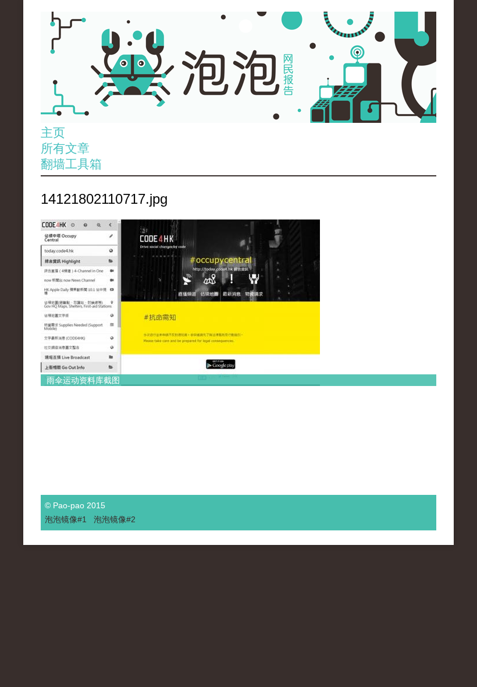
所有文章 (65, 148)
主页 (53, 132)
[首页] (238, 67)
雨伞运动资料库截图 (83, 380)
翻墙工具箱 (71, 164)
